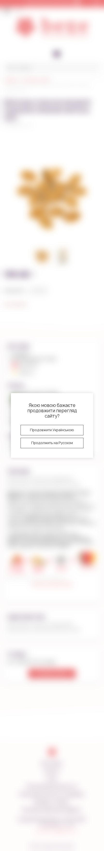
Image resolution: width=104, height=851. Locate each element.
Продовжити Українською (52, 430)
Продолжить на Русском (52, 442)
